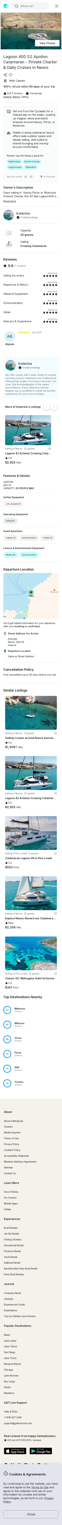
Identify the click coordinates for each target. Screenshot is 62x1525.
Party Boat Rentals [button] (14, 1274)
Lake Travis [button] (10, 1358)
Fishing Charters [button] (12, 1239)
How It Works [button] (11, 1191)
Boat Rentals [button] (11, 1227)
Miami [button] (7, 1334)
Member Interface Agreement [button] (20, 1161)
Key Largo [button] (9, 1381)
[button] (28, 430)
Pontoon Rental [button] (12, 1251)
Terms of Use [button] (39, 1487)
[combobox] (29, 6)
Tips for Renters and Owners (20, 1316)
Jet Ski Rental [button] (11, 1233)
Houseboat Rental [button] (13, 1245)
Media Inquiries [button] (12, 1132)
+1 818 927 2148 (12, 1417)
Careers (8, 1126)
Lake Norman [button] (11, 1375)
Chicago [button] (8, 1369)
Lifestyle (8, 1298)
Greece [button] (7, 96)
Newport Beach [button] (12, 1363)
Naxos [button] (16, 96)
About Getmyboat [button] (13, 1121)
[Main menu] (57, 6)
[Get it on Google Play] (41, 1451)
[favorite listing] (11, 75)
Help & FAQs (11, 1411)
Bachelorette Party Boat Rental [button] (20, 1268)
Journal (9, 1284)
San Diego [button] (9, 1352)
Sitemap (8, 1167)
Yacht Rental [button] (10, 1257)
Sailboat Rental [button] (12, 1262)
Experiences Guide (14, 1304)
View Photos (47, 43)
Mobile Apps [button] (11, 1203)
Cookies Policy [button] (12, 1150)
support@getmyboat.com (18, 1423)
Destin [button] (7, 1387)
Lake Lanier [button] (10, 1340)
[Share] (5, 75)
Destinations (10, 1310)
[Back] (46, 407)
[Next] (54, 407)
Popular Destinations (17, 1325)
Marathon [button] (9, 1393)
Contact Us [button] (10, 1173)
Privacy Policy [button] (11, 1144)
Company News (12, 1293)
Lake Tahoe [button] (10, 1346)
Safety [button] (7, 1209)
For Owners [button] (10, 1197)
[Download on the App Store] (15, 1451)
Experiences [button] (12, 1219)
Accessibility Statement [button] (16, 1155)
